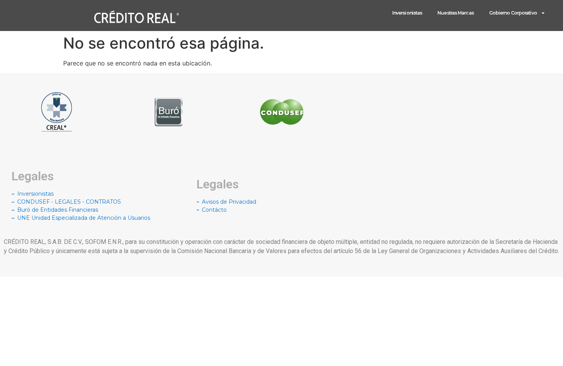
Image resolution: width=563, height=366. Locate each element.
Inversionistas (407, 13)
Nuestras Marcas (455, 13)
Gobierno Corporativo (513, 13)
